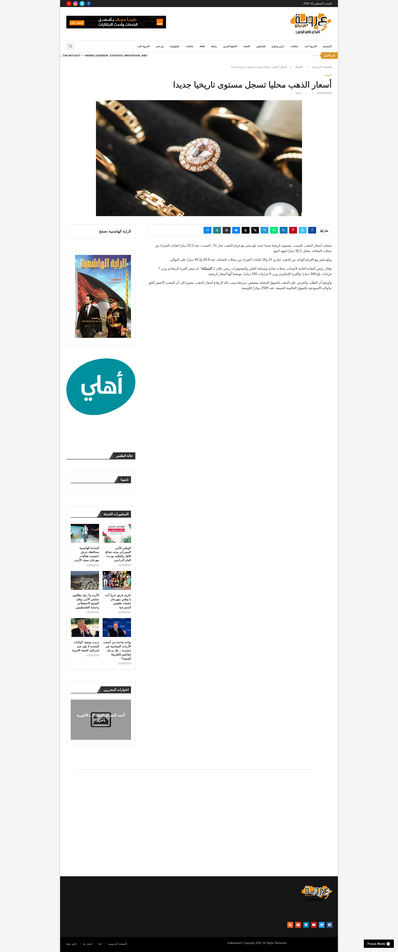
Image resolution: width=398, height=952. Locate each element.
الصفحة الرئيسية (322, 66)
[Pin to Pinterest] (293, 230)
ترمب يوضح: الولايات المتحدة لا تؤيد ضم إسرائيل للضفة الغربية (85, 646)
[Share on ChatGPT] (227, 230)
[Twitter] (82, 3)
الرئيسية (327, 46)
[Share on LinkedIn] (284, 230)
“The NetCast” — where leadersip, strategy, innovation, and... (104, 55)
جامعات (189, 46)
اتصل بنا (87, 943)
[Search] (70, 46)
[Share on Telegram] (264, 230)
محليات (294, 46)
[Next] (316, 55)
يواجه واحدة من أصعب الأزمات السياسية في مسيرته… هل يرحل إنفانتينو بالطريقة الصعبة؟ (117, 650)
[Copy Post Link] (255, 230)
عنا (100, 943)
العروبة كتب (310, 46)
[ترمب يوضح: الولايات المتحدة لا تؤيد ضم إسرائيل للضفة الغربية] (85, 627)
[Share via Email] (207, 230)
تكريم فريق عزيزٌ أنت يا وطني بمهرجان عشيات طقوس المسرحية (118, 601)
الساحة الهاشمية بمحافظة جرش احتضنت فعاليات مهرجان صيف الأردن (86, 554)
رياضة (214, 46)
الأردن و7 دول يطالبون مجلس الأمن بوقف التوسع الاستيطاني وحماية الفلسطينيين (85, 601)
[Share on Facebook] (312, 230)
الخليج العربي (230, 46)
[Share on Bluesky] (236, 230)
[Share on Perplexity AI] (217, 230)
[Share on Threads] (246, 230)
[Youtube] (68, 3)
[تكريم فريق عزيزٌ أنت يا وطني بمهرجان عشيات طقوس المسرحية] (117, 580)
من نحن (160, 46)
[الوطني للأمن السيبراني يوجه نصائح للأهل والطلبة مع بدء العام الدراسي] (117, 533)
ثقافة (202, 46)
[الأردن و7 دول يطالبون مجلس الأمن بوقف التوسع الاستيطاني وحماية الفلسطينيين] (85, 580)
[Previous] (313, 55)
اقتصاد (246, 46)
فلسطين (260, 46)
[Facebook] (88, 3)
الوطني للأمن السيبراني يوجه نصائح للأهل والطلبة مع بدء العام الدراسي (118, 554)
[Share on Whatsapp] (274, 230)
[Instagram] (75, 3)
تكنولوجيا (174, 46)
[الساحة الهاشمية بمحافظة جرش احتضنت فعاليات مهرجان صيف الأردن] (85, 533)
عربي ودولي (278, 46)
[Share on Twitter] (303, 230)
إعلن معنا (71, 943)
